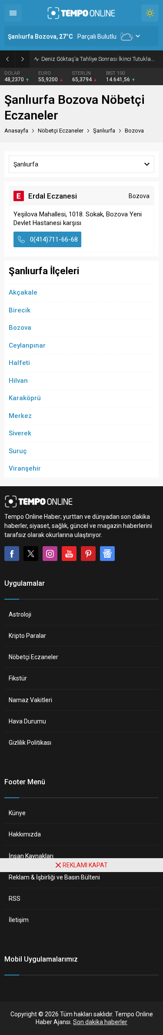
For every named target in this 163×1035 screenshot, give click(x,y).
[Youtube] (69, 553)
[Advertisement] (81, 953)
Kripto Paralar (27, 635)
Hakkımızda (25, 834)
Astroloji (20, 614)
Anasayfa (16, 130)
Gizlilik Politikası (30, 742)
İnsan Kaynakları (31, 856)
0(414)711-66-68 (54, 239)
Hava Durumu (27, 721)
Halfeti (19, 363)
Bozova (20, 328)
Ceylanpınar (27, 345)
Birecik (19, 310)
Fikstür (18, 678)
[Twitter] (30, 553)
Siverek (20, 433)
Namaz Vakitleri (30, 700)
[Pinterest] (88, 553)
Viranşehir (25, 468)
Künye (17, 812)
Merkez (20, 416)
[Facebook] (11, 553)
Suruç (18, 451)
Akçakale (23, 292)
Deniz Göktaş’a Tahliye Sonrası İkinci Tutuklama (100, 59)
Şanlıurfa (104, 130)
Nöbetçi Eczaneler (33, 657)
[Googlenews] (107, 553)
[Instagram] (50, 553)
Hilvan (18, 381)
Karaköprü (25, 398)
